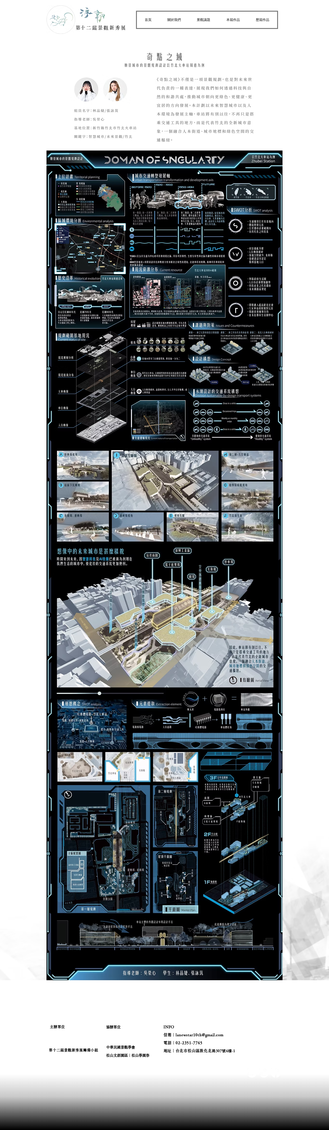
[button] (174, 20)
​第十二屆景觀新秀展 (101, 27)
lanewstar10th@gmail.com (199, 1035)
